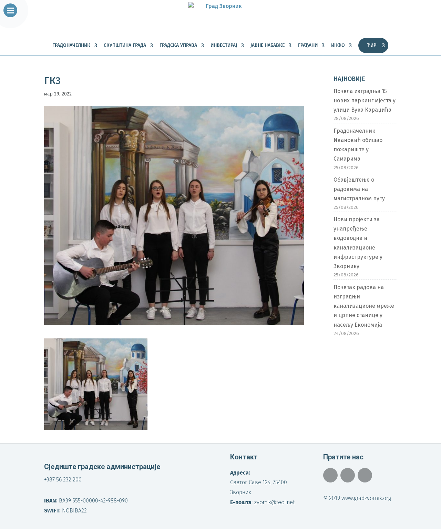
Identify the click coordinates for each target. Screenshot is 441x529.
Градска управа (178, 45)
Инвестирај (224, 45)
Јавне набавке (267, 45)
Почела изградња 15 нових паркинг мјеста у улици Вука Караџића (365, 100)
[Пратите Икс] (347, 475)
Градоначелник (71, 45)
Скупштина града (125, 45)
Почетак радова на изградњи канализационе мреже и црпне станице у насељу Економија (364, 306)
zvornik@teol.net (274, 502)
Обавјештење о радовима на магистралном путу (359, 189)
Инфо (338, 45)
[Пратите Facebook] (330, 475)
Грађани (308, 45)
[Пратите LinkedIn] (365, 475)
